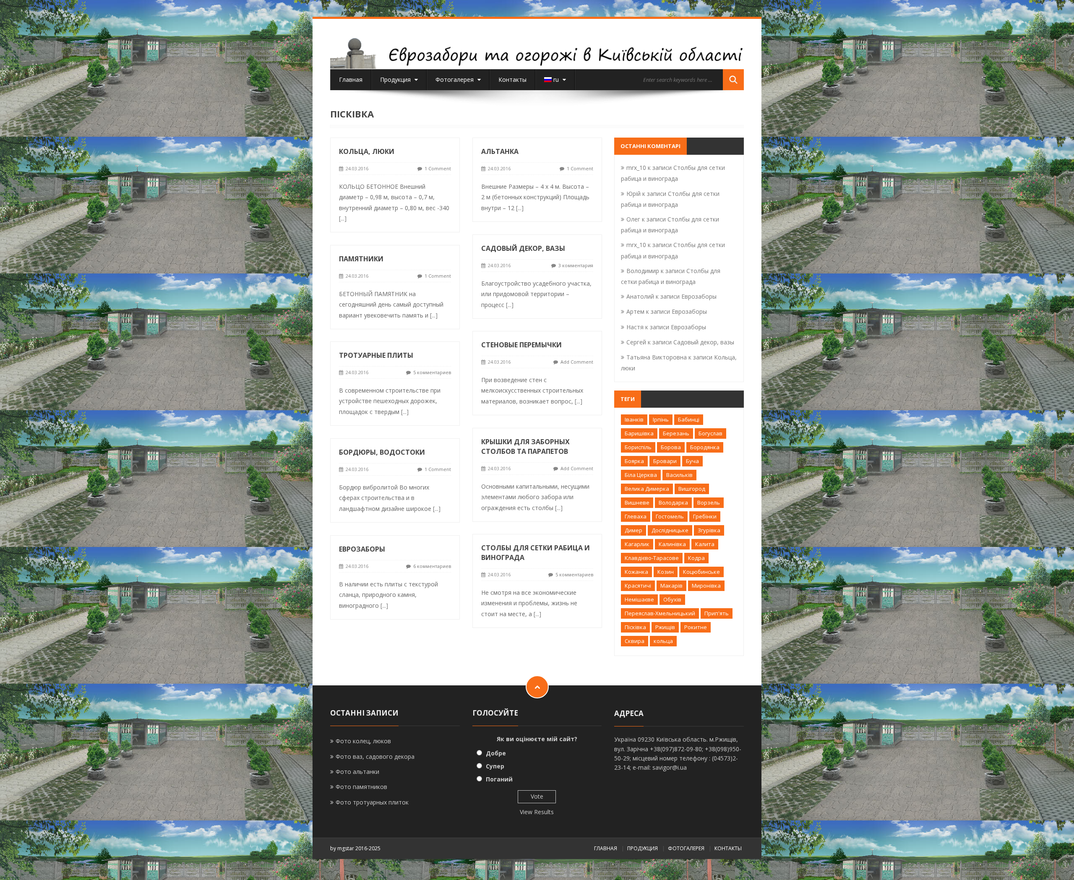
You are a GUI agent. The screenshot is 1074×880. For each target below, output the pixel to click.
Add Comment (576, 362)
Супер (495, 766)
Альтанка (500, 151)
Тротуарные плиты (376, 355)
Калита (704, 544)
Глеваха (635, 516)
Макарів (671, 585)
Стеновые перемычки (521, 344)
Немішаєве (639, 599)
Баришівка (639, 433)
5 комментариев (432, 372)
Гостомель (670, 516)
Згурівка (709, 530)
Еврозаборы (362, 549)
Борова (671, 447)
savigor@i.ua (669, 767)
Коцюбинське (701, 571)
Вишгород (691, 488)
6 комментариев (432, 566)
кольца (663, 641)
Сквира (634, 641)
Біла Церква (641, 475)
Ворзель (708, 502)
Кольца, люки (366, 151)
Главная (350, 79)
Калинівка (672, 544)
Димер (633, 530)
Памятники (361, 258)
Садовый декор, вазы (523, 248)
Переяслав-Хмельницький (660, 613)
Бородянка (704, 447)
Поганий (499, 779)
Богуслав (710, 433)
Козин (665, 571)
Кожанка (636, 571)
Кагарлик (637, 544)
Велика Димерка (647, 488)
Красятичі (638, 585)
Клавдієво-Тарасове (652, 558)
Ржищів (665, 627)
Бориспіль (638, 447)
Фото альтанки (357, 772)
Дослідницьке (670, 530)
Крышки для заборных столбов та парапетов (525, 446)
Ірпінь (661, 419)
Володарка (673, 502)
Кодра (696, 558)
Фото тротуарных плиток (372, 802)
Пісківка (635, 627)
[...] (343, 218)
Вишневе (637, 502)
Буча (692, 461)
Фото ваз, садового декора (375, 756)
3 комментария (575, 265)
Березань (676, 433)
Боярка (634, 461)
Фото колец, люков (363, 741)
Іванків (634, 419)
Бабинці (688, 419)
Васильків (679, 475)
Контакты (512, 79)
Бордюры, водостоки (382, 452)
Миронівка (706, 585)
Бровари (665, 461)
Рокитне (695, 627)
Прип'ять (716, 613)
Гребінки (705, 516)
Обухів (672, 599)
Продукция (396, 79)
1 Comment (438, 168)
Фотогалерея (455, 79)
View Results (537, 812)
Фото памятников (361, 787)
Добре (496, 753)
